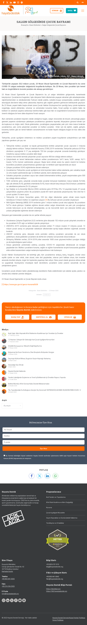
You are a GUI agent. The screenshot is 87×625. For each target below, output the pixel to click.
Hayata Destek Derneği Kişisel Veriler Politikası (68, 618)
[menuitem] (82, 2)
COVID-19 (46, 294)
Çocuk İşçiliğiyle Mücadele (55, 513)
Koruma (49, 507)
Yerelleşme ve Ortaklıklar (55, 523)
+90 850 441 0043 (8, 579)
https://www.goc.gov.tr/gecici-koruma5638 (21, 284)
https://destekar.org (53, 589)
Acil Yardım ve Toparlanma (55, 497)
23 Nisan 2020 (53, 290)
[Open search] (77, 2)
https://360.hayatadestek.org (56, 591)
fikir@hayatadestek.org (54, 579)
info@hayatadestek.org (10, 594)
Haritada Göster (7, 571)
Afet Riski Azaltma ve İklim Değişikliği (59, 502)
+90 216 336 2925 (8, 586)
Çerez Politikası (57, 620)
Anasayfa (24, 25)
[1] (46, 200)
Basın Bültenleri (35, 25)
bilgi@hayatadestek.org (54, 567)
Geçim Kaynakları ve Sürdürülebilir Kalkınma (61, 518)
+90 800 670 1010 (52, 564)
